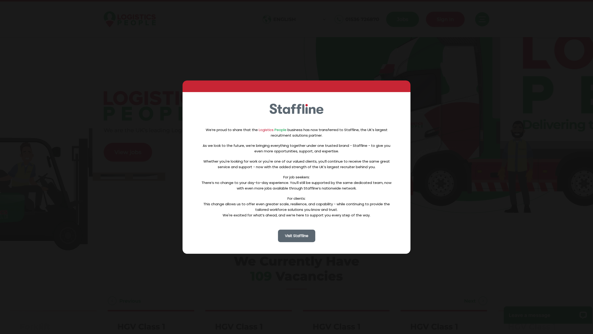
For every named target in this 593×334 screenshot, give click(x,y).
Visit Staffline (296, 235)
